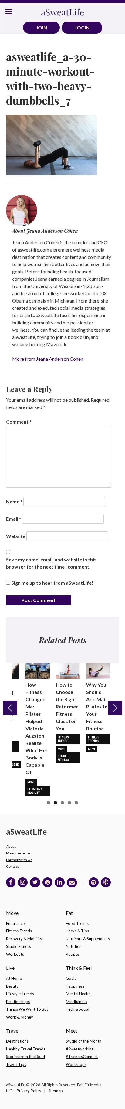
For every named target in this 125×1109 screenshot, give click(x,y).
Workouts (15, 954)
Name (14, 501)
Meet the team (18, 853)
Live (10, 968)
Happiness (75, 986)
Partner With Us (19, 859)
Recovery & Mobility (34, 791)
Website (15, 536)
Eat (69, 913)
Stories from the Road (25, 1056)
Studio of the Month (83, 1041)
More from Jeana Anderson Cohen (47, 359)
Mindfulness (76, 1001)
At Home (14, 978)
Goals (71, 978)
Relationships (18, 1001)
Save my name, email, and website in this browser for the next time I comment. (51, 563)
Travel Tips (16, 1064)
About (11, 846)
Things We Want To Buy (27, 1009)
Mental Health (78, 993)
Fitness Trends (63, 739)
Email (13, 519)
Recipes (72, 954)
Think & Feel (79, 968)
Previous (10, 708)
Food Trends (77, 923)
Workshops (76, 1064)
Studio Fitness (63, 758)
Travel (12, 1030)
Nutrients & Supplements (88, 938)
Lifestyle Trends (20, 993)
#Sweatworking (79, 1048)
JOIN (41, 27)
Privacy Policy (29, 1090)
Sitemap (55, 1090)
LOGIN (82, 27)
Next (115, 708)
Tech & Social (77, 1009)
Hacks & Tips (77, 930)
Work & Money (19, 1017)
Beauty (12, 986)
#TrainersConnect (82, 1056)
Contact (12, 866)
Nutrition (74, 946)
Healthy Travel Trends (25, 1048)
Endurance (15, 923)
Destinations (17, 1041)
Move (31, 782)
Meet (71, 1030)
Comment (19, 421)
